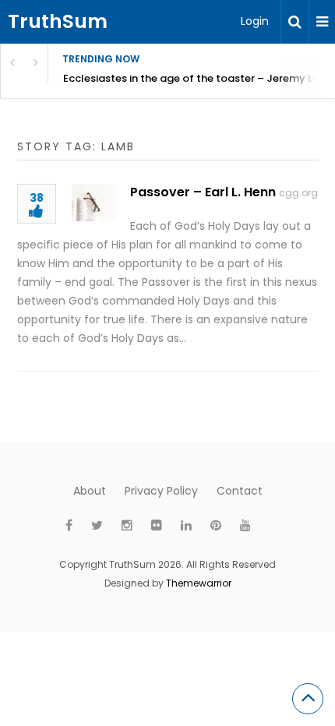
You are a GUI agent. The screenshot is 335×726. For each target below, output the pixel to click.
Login (255, 21)
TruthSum (58, 21)
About (89, 490)
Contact (240, 490)
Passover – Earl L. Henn (203, 192)
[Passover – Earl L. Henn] (95, 202)
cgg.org (298, 192)
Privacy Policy (161, 490)
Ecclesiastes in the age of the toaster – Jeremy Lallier (199, 78)
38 (37, 199)
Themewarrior (198, 583)
